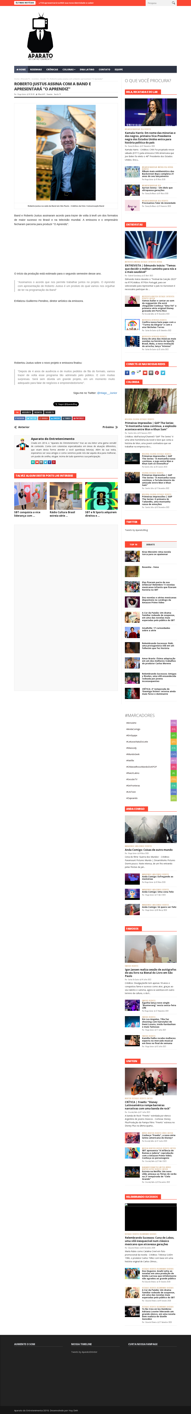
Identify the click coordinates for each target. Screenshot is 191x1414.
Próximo (108, 427)
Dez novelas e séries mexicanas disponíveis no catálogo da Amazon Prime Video (159, 600)
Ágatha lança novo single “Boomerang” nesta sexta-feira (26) (159, 1005)
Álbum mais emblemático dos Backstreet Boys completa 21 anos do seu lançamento (158, 174)
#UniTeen (154, 297)
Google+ (45, 418)
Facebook (20, 418)
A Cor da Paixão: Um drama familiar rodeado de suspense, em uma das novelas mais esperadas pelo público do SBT (158, 616)
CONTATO (104, 69)
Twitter (33, 418)
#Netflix (130, 760)
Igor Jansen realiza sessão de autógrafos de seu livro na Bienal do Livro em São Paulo (150, 973)
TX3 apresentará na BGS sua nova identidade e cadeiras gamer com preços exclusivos (53, 2)
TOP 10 (133, 544)
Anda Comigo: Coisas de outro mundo (149, 850)
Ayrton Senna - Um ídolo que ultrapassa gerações (157, 189)
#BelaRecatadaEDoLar (132, 129)
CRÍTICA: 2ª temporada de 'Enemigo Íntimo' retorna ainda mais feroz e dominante (159, 691)
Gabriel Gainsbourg (134, 275)
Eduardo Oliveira (134, 1248)
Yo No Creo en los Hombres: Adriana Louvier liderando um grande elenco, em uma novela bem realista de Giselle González (158, 1314)
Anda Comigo (139, 846)
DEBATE (150, 544)
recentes (35, 79)
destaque (144, 262)
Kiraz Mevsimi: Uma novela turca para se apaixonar (156, 553)
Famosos (128, 966)
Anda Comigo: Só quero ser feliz (159, 907)
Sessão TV (44, 79)
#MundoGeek (133, 754)
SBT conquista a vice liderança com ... (27, 514)
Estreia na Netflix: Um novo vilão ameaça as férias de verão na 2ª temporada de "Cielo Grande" (159, 1175)
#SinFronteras (133, 785)
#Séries (144, 1133)
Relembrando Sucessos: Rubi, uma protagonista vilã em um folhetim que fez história (158, 646)
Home (16, 79)
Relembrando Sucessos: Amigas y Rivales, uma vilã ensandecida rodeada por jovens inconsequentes (159, 677)
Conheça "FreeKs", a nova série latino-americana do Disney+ (158, 1136)
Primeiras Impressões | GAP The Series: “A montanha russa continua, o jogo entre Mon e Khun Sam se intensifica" (158, 460)
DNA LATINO (87, 69)
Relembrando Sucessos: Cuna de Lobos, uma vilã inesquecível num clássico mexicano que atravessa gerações (149, 1241)
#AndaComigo (133, 729)
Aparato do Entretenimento (52, 439)
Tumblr (67, 418)
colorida (136, 419)
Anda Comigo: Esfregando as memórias (157, 877)
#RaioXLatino (132, 773)
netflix (151, 1169)
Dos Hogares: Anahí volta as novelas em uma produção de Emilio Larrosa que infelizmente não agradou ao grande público (159, 1275)
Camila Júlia (132, 433)
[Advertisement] (66, 248)
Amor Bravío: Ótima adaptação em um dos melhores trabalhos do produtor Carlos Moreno (159, 661)
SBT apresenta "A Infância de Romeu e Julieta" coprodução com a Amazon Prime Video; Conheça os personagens (158, 1154)
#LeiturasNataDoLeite (137, 741)
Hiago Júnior (21, 94)
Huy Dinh (73, 1410)
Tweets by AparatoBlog (136, 530)
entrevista (152, 262)
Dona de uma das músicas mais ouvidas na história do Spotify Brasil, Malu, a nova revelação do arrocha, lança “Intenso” (159, 342)
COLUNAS (68, 69)
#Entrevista (129, 262)
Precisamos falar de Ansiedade (159, 202)
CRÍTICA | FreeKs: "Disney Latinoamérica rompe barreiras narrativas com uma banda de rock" (147, 1105)
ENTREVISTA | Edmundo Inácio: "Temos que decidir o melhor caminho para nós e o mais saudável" (150, 269)
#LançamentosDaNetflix (150, 1167)
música (170, 167)
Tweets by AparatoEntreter (84, 1352)
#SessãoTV (25, 79)
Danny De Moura (133, 146)
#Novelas (145, 1148)
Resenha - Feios (150, 567)
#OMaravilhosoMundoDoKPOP (141, 766)
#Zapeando (132, 798)
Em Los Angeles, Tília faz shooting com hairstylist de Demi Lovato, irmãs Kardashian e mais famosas (159, 1023)
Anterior (24, 427)
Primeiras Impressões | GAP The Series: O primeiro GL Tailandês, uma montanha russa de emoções (157, 500)
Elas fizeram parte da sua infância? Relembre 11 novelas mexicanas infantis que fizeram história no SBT (159, 586)
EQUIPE (119, 69)
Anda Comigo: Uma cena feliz (158, 891)
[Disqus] (66, 568)
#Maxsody (131, 748)
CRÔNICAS (52, 69)
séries (164, 1133)
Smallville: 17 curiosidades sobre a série (156, 629)
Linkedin (56, 418)
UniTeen (152, 298)
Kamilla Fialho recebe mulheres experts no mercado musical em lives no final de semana (159, 1041)
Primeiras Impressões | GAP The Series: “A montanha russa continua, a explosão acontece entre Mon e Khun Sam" (150, 426)
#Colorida (128, 419)
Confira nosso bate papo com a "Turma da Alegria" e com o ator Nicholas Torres (159, 325)
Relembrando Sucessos (148, 1234)
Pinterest (80, 418)
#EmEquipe (131, 735)
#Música (161, 167)
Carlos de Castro (150, 330)
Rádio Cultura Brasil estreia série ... (62, 514)
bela (142, 129)
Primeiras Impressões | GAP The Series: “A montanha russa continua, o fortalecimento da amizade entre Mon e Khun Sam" (158, 480)
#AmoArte (131, 722)
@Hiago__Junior (107, 392)
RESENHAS (36, 69)
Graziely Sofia (149, 314)
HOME (22, 69)
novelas (159, 1148)
